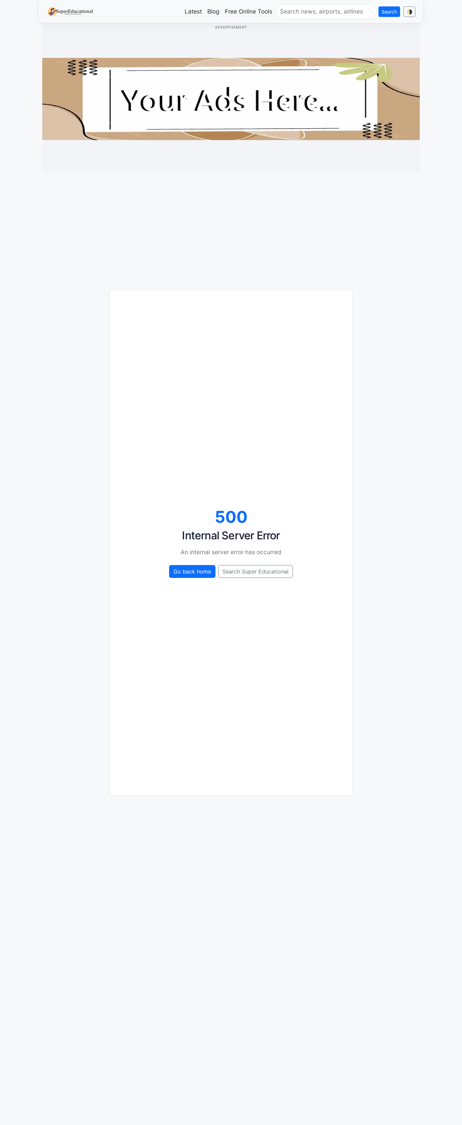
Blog (213, 11)
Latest (193, 11)
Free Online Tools (248, 11)
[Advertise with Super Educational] (231, 98)
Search (389, 12)
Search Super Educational (255, 571)
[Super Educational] (72, 11)
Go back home (192, 571)
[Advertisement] (231, 225)
